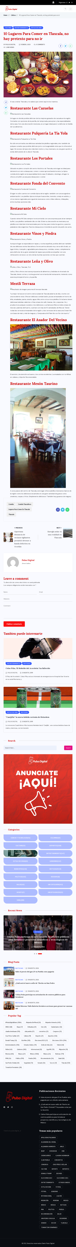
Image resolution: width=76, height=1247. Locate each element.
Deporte (39, 1036)
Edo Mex (25, 1040)
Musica (21, 1054)
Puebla (32, 1058)
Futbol (60, 1045)
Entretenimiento (55, 853)
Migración (63, 1049)
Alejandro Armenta (53, 1022)
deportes (52, 1036)
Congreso (57, 1031)
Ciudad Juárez (56, 1027)
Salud (21, 884)
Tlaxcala (11, 514)
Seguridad (28, 1063)
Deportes (55, 845)
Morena (9, 1054)
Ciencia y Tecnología (20, 838)
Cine (43, 1027)
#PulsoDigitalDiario (13, 1022)
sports (21, 892)
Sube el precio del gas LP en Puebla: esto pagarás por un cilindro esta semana (56, 1098)
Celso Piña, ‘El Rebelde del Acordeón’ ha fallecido (28, 668)
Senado (41, 1063)
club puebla (29, 1031)
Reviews (55, 877)
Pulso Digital (13, 673)
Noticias (55, 869)
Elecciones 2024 (59, 1040)
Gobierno (55, 861)
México (34, 1054)
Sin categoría (55, 884)
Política (20, 877)
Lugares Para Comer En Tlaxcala (19, 509)
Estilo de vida (20, 861)
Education (20, 853)
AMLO (8, 1027)
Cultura (13, 15)
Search (68, 748)
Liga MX (50, 1049)
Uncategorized (55, 892)
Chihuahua (31, 1027)
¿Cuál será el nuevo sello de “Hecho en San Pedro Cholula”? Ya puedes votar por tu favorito (56, 1107)
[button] (34, 953)
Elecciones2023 (41, 1040)
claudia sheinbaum (12, 1031)
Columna (55, 838)
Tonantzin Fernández (13, 1067)
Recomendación (47, 1058)
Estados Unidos (30, 1045)
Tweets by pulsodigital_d (12, 1131)
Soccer (53, 1063)
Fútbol (8, 1049)
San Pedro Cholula (12, 1063)
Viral (20, 900)
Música (47, 1054)
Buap (20, 1027)
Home (5, 15)
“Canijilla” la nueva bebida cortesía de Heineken (27, 717)
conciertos (43, 1031)
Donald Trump (11, 1040)
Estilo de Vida (46, 1045)
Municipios (20, 869)
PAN (8, 1058)
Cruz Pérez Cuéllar (12, 1036)
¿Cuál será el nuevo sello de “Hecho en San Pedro (35, 983)
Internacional (36, 1049)
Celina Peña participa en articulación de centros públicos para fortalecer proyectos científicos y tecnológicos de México (38, 939)
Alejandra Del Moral (33, 1022)
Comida (11, 504)
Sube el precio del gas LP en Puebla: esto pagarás (34, 972)
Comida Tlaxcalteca (24, 504)
